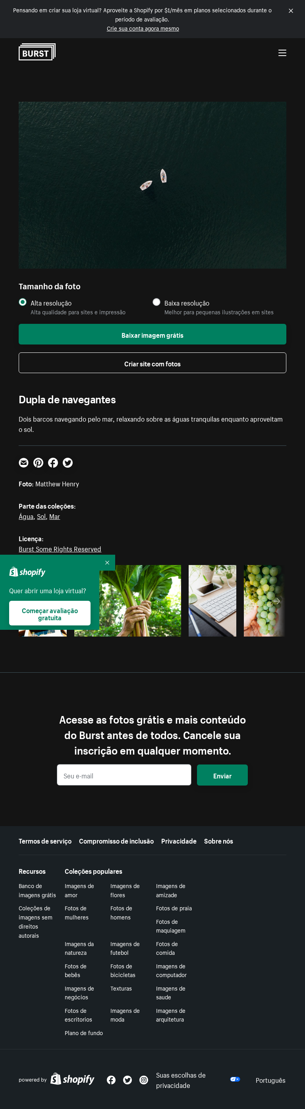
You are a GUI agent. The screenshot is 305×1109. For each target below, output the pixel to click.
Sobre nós (218, 840)
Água (26, 515)
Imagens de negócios (79, 992)
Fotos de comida (167, 948)
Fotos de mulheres (77, 912)
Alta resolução (51, 302)
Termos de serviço (45, 840)
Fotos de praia (174, 907)
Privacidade (179, 840)
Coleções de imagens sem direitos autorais (35, 921)
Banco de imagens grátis (37, 890)
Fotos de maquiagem (170, 926)
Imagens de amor (79, 890)
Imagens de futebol (125, 948)
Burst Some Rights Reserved (60, 548)
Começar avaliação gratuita (50, 613)
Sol (41, 515)
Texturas (121, 987)
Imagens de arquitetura (170, 1015)
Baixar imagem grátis (152, 334)
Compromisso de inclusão (116, 840)
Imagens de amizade (170, 890)
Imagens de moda (125, 1015)
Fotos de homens (121, 912)
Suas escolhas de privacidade (181, 1079)
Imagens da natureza (79, 948)
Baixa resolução (186, 302)
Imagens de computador (171, 970)
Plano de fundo (84, 1032)
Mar (54, 515)
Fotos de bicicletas (122, 970)
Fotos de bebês (76, 970)
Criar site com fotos (152, 363)
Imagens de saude (170, 992)
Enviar (222, 775)
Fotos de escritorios (78, 1015)
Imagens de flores (125, 890)
